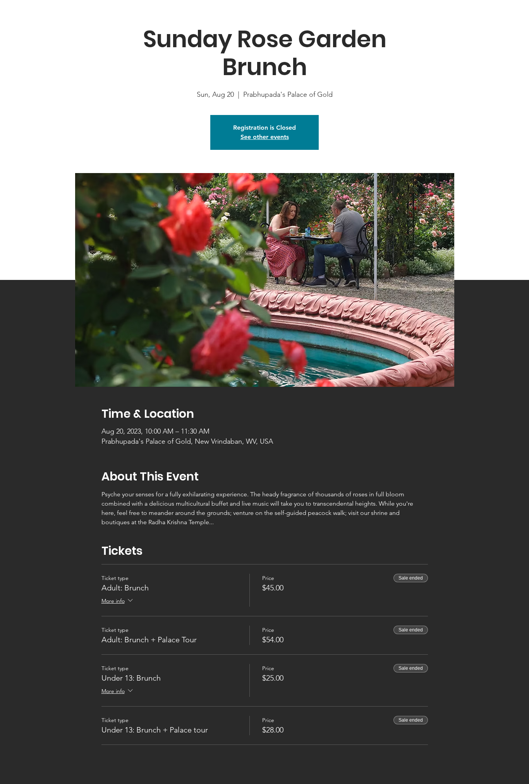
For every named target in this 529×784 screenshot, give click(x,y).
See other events (264, 137)
